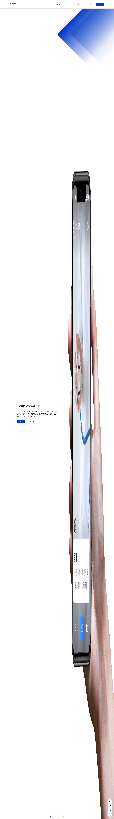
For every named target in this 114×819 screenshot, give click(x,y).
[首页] (13, 4)
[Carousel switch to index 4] (63, 816)
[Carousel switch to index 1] (50, 816)
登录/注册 (99, 4)
